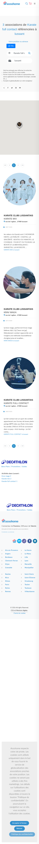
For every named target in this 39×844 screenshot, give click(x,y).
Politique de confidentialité (22, 834)
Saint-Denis (29, 574)
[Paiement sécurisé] (19, 541)
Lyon (26, 561)
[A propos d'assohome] (14, 541)
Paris (7, 584)
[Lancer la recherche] (29, 53)
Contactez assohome (8, 532)
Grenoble (8, 567)
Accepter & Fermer (19, 823)
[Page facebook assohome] (29, 541)
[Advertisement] (19, 639)
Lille (26, 557)
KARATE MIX (10, 219)
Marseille (28, 564)
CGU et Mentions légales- (19, 610)
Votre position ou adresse (18, 41)
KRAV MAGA (10, 312)
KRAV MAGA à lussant (11, 341)
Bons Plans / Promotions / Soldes (14, 466)
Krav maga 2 (6, 476)
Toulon (27, 584)
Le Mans (28, 554)
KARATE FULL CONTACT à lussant (16, 434)
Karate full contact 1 (9, 481)
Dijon (7, 564)
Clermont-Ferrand (11, 561)
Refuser (19, 828)
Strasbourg (29, 581)
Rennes (8, 591)
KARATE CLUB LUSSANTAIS (18, 215)
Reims (7, 588)
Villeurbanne (29, 591)
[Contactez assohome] (24, 541)
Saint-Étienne (30, 577)
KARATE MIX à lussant (11, 250)
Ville (12, 46)
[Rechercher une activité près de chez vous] (26, 3)
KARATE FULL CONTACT (16, 403)
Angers (8, 554)
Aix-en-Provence (11, 550)
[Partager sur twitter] (12, 88)
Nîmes (7, 581)
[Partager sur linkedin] (16, 88)
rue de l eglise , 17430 (16, 221)
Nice (7, 577)
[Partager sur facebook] (8, 88)
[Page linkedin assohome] (35, 541)
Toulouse (28, 588)
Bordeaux (8, 557)
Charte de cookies (19, 613)
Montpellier (29, 567)
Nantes (8, 574)
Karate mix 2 (6, 479)
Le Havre (28, 550)
